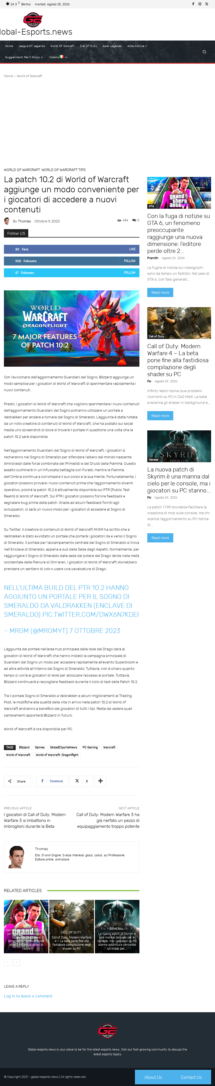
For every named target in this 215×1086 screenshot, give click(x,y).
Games (40, 747)
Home (8, 76)
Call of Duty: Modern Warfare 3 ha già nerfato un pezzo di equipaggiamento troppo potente (107, 820)
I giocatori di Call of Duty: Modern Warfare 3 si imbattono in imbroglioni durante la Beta (35, 820)
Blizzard (24, 747)
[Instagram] (200, 4)
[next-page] (16, 962)
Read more (160, 292)
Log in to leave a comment (28, 995)
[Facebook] (193, 4)
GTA (25, 925)
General (116, 928)
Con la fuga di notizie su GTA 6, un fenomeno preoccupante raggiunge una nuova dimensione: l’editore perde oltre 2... (178, 233)
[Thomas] (8, 221)
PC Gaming (90, 747)
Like (132, 249)
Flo (149, 381)
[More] (100, 781)
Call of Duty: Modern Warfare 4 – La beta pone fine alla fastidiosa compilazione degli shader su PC (71, 943)
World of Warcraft (29, 76)
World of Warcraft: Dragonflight (57, 755)
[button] (204, 51)
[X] (206, 4)
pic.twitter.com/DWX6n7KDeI (90, 614)
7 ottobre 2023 (94, 631)
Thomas (24, 221)
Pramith (152, 258)
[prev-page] (7, 962)
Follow (129, 261)
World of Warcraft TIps (63, 170)
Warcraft (109, 747)
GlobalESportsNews (63, 747)
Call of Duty (71, 932)
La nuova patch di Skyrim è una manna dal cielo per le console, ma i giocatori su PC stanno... (179, 480)
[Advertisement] (107, 120)
